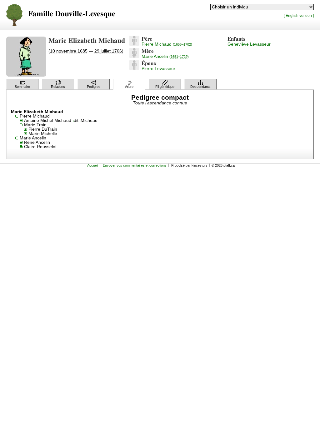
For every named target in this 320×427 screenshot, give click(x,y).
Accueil (92, 165)
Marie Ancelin (165, 56)
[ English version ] (299, 15)
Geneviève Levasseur (249, 44)
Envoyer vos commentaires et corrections (135, 165)
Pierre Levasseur (158, 68)
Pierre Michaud (167, 44)
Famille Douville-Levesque (71, 14)
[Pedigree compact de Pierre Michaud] (134, 44)
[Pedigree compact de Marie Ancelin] (134, 56)
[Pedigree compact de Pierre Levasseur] (134, 68)
